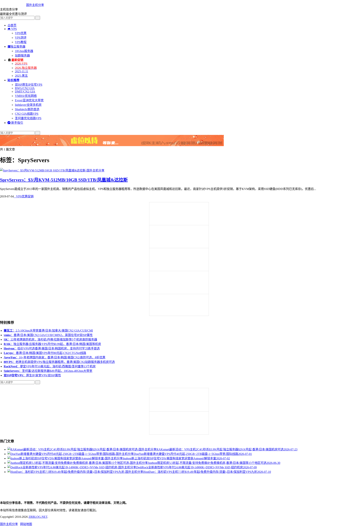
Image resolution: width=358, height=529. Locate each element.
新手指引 (15, 122)
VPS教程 (20, 42)
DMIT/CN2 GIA (25, 91)
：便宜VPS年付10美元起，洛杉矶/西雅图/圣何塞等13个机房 (50, 366)
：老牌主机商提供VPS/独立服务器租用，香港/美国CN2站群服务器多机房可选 (59, 361)
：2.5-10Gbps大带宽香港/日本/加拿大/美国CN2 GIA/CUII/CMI (48, 330)
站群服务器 (22, 55)
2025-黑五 (21, 75)
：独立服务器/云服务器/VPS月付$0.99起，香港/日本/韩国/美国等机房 (52, 344)
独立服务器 (16, 46)
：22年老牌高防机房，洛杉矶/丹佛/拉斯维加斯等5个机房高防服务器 (50, 339)
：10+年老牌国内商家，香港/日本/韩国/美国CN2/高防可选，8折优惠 (54, 357)
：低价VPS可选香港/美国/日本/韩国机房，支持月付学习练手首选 (52, 348)
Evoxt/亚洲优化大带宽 (29, 100)
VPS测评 (20, 37)
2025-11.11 (21, 71)
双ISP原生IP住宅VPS (28, 84)
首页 (11, 25)
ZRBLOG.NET (38, 516)
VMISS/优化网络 (26, 95)
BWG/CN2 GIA (25, 88)
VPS (12, 28)
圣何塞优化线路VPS (28, 118)
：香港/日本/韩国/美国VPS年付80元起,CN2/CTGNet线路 (45, 353)
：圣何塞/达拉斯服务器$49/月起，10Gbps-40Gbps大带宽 (48, 370)
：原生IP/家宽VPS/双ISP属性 (32, 375)
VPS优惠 (20, 33)
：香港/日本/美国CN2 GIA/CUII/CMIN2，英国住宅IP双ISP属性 (48, 335)
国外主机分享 (35, 5)
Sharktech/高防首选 (27, 109)
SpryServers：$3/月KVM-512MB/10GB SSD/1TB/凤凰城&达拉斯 (64, 179)
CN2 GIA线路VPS (26, 113)
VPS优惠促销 (24, 196)
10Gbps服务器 (24, 51)
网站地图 (26, 524)
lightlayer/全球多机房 (28, 104)
